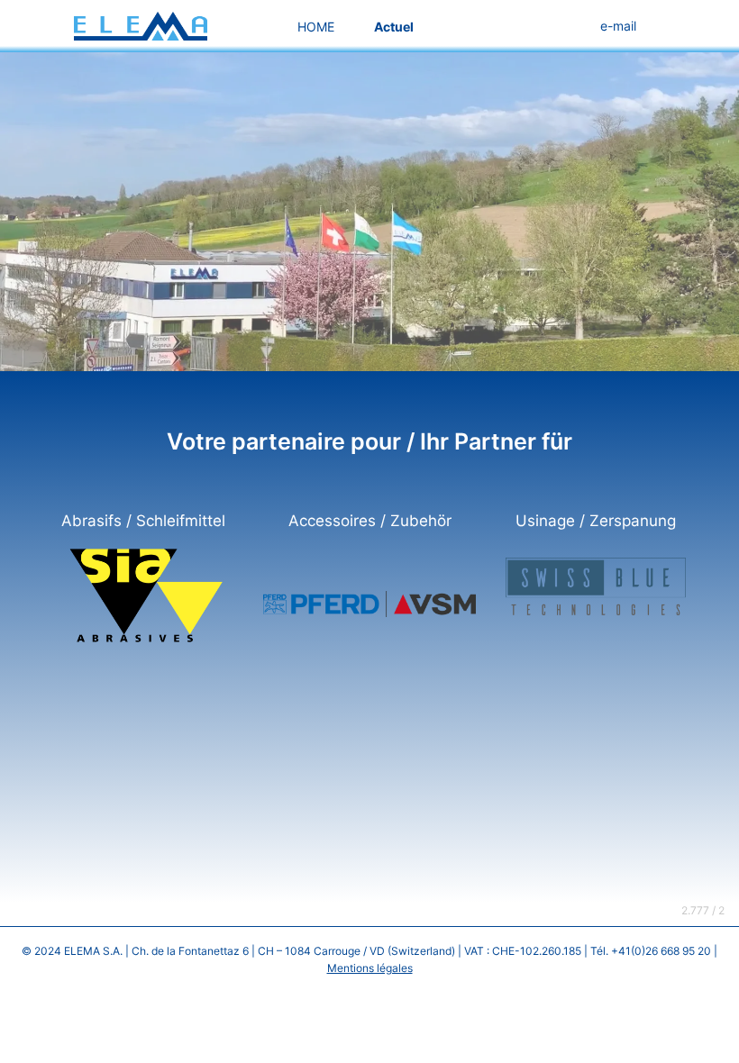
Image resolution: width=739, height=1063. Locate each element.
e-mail (618, 25)
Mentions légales (370, 968)
